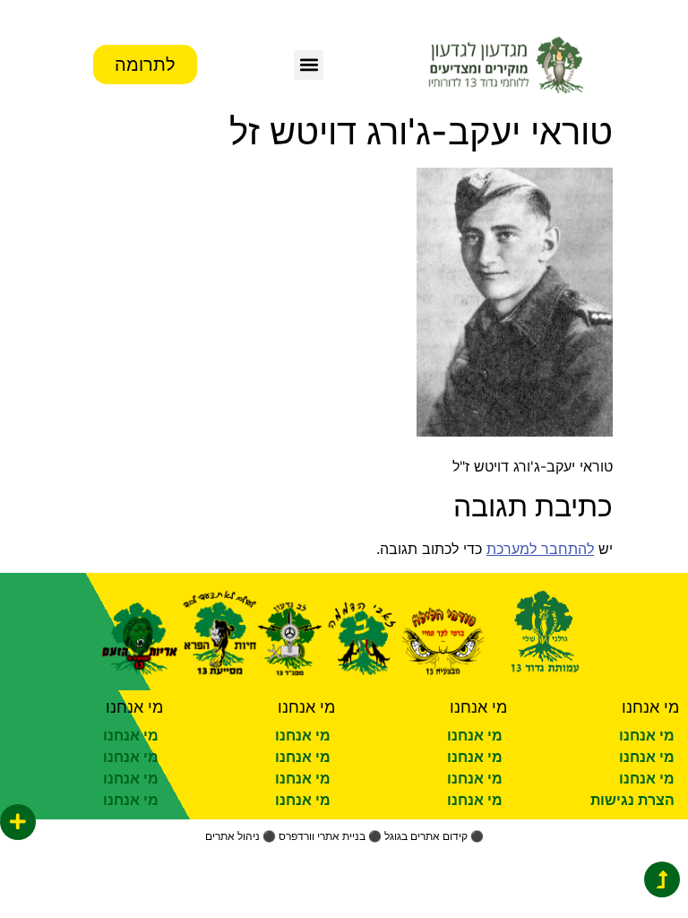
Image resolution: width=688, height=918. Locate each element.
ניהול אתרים (232, 836)
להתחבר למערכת (540, 549)
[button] (308, 65)
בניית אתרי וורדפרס (322, 836)
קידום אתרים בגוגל (426, 836)
